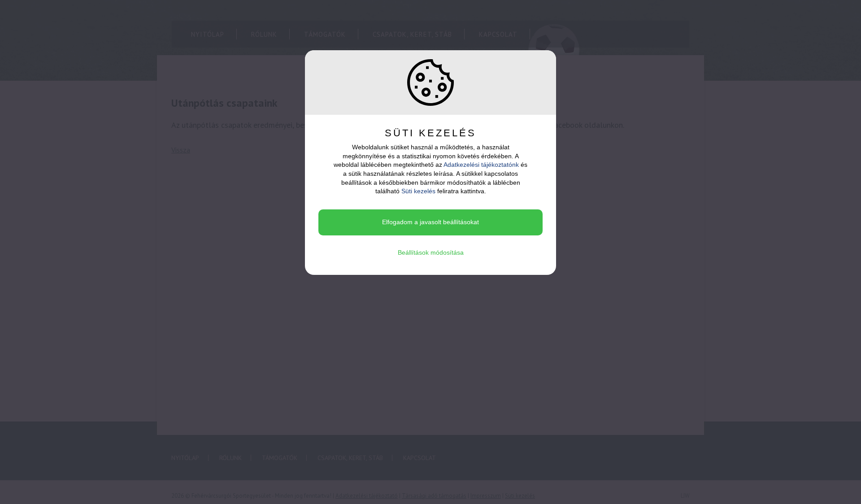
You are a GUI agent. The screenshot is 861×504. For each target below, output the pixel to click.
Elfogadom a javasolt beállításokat (430, 222)
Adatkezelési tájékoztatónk (481, 164)
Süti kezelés (418, 191)
